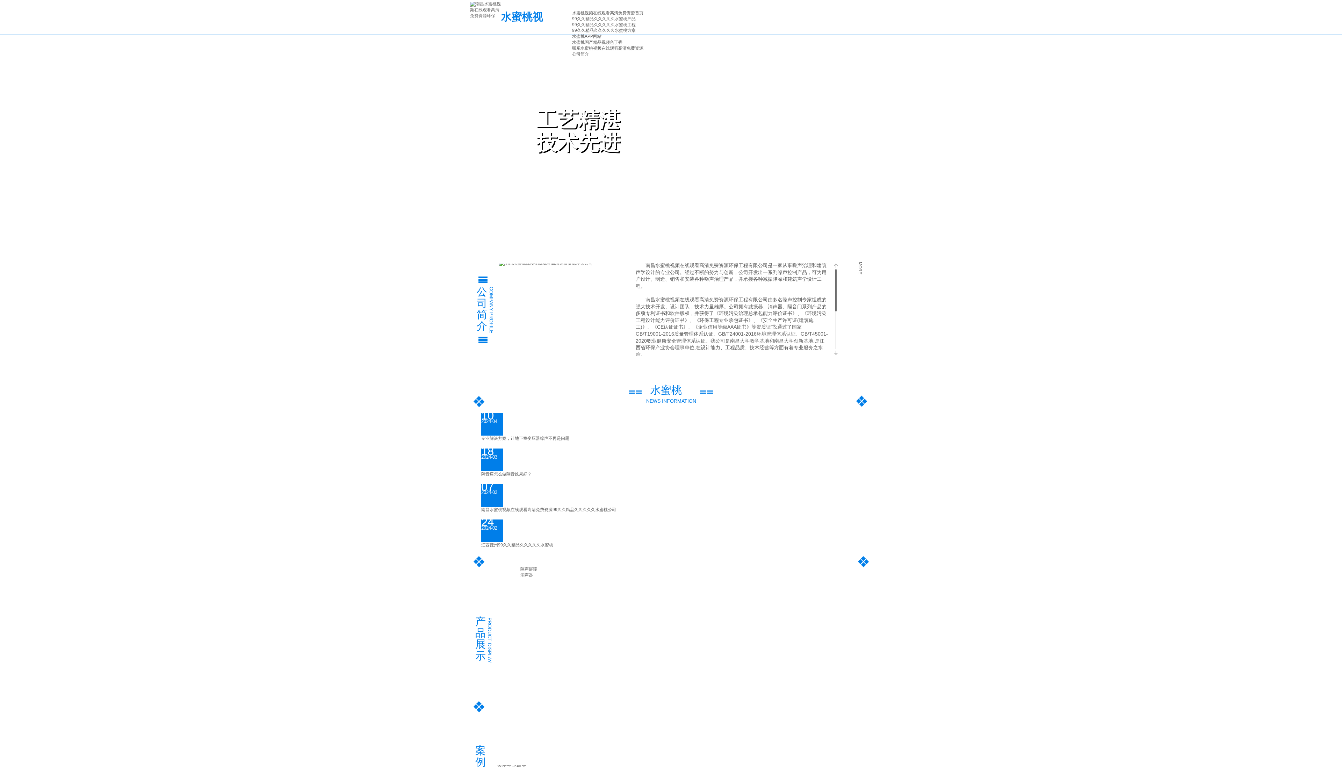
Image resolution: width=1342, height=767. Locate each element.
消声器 (526, 575)
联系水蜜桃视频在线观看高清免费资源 (607, 48)
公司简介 (580, 54)
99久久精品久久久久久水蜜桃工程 (604, 24)
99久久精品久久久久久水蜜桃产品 (604, 18)
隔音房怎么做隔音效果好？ (506, 474)
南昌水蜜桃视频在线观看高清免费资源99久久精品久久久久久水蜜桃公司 (548, 509)
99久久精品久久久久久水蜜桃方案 (604, 30)
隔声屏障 (528, 569)
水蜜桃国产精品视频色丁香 (597, 42)
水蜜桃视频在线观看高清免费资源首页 (607, 12)
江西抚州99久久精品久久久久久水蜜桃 (517, 545)
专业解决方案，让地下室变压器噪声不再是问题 (525, 438)
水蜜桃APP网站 (586, 36)
